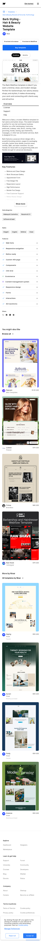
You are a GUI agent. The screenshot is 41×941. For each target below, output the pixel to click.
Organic (14, 232)
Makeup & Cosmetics (10, 214)
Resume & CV (25, 214)
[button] (38, 3)
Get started (29, 4)
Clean (31, 232)
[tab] (20, 104)
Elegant (6, 232)
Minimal (23, 232)
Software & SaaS (9, 219)
